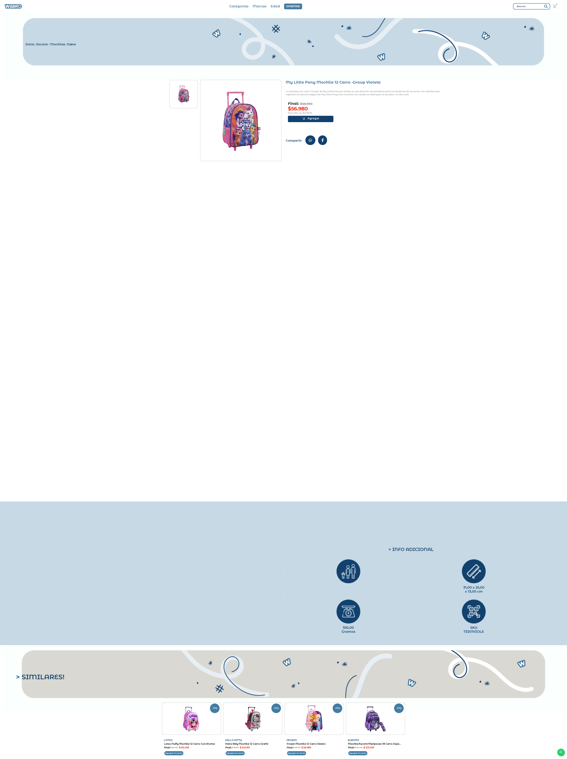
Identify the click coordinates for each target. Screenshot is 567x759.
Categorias (239, 6)
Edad (275, 6)
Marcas (260, 6)
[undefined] (241, 120)
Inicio (30, 44)
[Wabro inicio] (13, 6)
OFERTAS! (293, 6)
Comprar (310, 119)
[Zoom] (184, 94)
